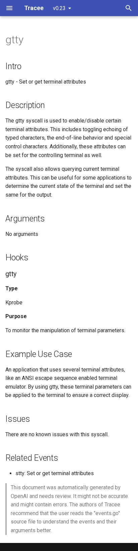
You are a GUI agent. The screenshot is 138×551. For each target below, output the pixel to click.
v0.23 (59, 8)
